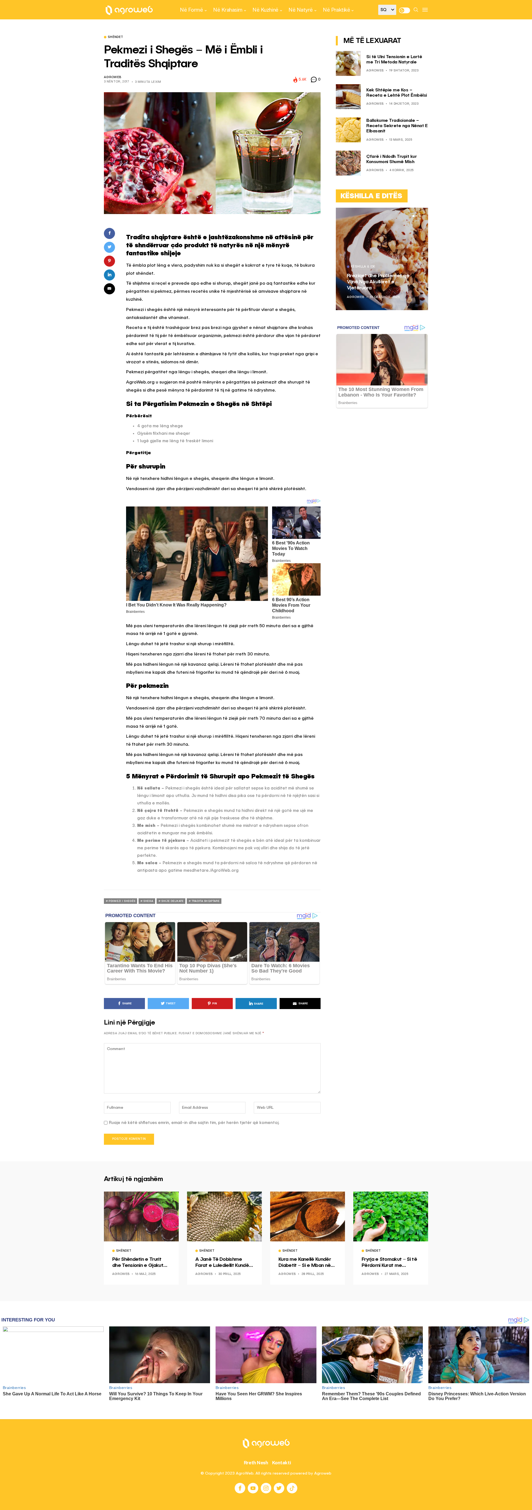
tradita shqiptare (205, 901)
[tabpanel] (382, 259)
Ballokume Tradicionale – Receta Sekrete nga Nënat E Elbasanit (397, 126)
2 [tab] (417, 216)
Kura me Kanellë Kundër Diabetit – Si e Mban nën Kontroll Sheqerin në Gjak (306, 1263)
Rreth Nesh (256, 1462)
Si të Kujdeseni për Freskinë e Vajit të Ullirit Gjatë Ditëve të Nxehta (380, 281)
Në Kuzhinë (265, 10)
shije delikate (172, 901)
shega (148, 901)
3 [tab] (420, 216)
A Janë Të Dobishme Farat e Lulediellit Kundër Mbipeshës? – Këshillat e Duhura (223, 1263)
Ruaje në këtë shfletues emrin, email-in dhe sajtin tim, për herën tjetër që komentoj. (194, 1123)
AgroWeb (112, 77)
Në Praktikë (336, 10)
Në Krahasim (227, 10)
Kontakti (281, 1462)
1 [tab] (413, 216)
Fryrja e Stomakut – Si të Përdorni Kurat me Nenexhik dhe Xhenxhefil (390, 1263)
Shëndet (115, 37)
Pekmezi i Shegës (122, 901)
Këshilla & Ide (363, 267)
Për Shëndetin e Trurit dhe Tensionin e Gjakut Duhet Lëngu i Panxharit (138, 1263)
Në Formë (191, 10)
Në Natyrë (300, 10)
